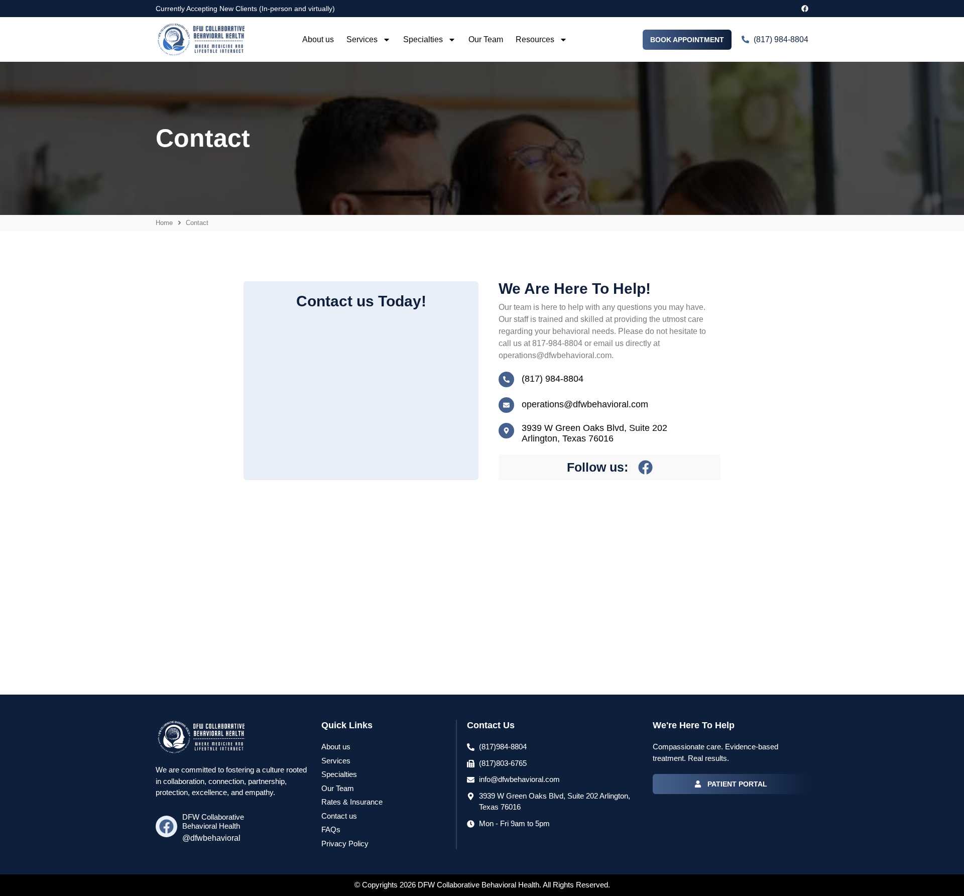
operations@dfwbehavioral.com (585, 404)
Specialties (423, 39)
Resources (535, 39)
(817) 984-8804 (552, 379)
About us (318, 39)
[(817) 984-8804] (506, 379)
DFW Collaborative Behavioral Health (213, 821)
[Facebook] (804, 8)
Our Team (485, 39)
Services (362, 39)
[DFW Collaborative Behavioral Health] (166, 826)
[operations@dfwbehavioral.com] (506, 405)
